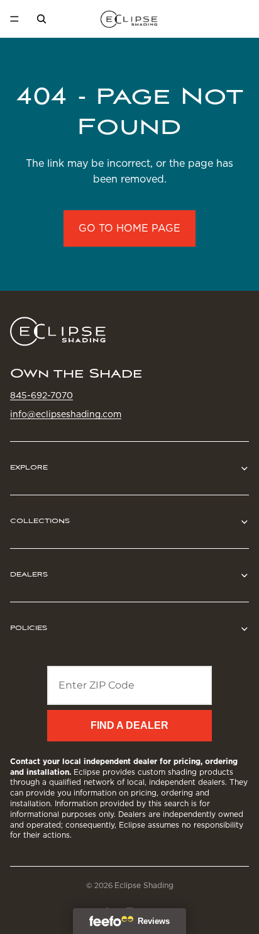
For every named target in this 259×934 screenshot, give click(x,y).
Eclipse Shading (144, 885)
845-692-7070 (41, 395)
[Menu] (14, 18)
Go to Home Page (129, 228)
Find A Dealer (129, 725)
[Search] (41, 19)
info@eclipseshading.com (65, 414)
